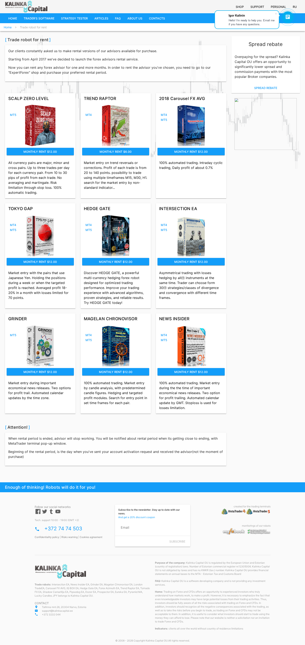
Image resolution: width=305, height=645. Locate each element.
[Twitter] (44, 513)
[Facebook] (38, 513)
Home (8, 27)
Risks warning (69, 537)
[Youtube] (58, 513)
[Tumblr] (51, 513)
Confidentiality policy (47, 537)
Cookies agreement (91, 537)
